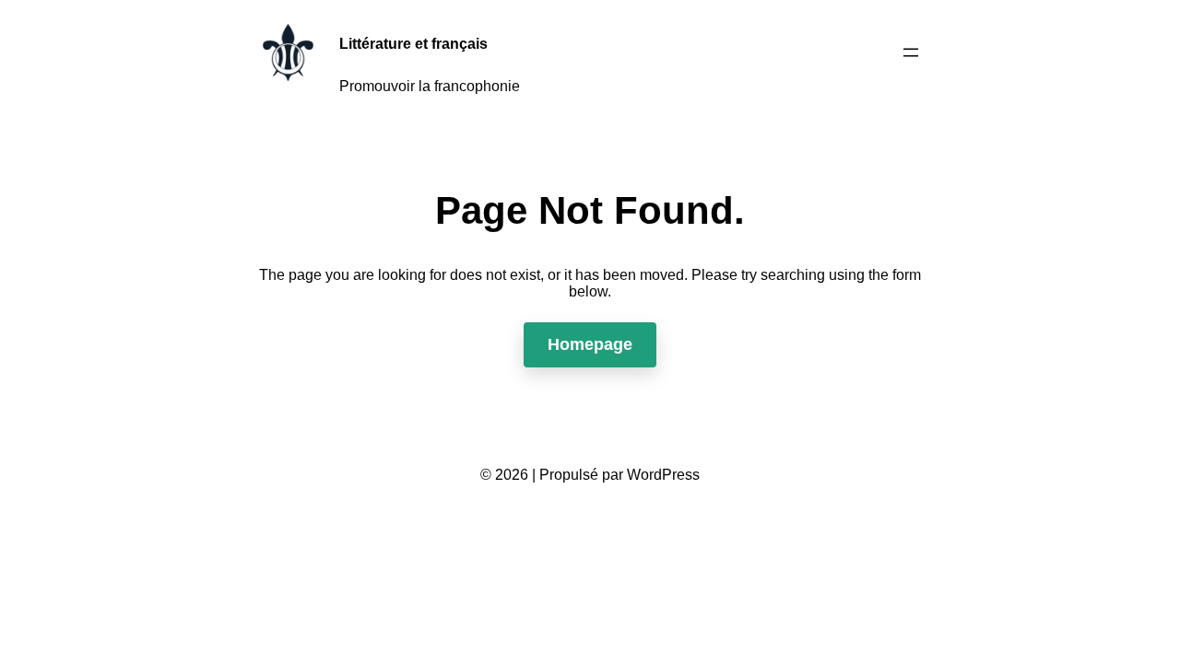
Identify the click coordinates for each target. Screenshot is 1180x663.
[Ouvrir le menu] (911, 52)
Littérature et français (413, 44)
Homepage (590, 344)
